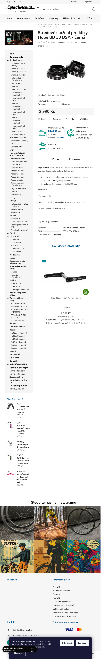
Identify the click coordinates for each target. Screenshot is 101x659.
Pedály (12, 215)
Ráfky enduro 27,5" (19, 306)
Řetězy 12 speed (18, 348)
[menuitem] (9, 18)
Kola (11, 53)
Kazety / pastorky (17, 158)
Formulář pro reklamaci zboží (65, 612)
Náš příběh (11, 2)
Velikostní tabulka (61, 609)
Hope (47, 46)
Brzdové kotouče (18, 68)
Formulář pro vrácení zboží (64, 616)
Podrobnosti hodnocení (77, 42)
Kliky (13, 197)
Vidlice (12, 280)
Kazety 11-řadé (17, 174)
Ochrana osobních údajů (63, 605)
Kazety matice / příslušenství (17, 184)
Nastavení (18, 653)
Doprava (56, 594)
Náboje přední (17, 209)
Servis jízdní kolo (17, 374)
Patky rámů (14, 354)
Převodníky (16, 194)
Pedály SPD (16, 218)
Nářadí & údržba (18, 364)
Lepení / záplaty (18, 134)
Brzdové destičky (18, 75)
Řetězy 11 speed (18, 345)
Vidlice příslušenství (20, 289)
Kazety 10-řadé (17, 170)
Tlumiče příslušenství (16, 276)
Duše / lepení (15, 83)
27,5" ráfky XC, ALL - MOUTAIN (19, 310)
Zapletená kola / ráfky (16, 299)
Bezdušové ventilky (19, 140)
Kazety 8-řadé (17, 164)
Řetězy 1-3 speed (19, 333)
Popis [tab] (55, 159)
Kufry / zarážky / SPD (20, 221)
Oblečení (14, 357)
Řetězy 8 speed (18, 336)
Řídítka (12, 323)
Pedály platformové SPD (19, 225)
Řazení (12, 351)
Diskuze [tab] (74, 159)
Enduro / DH (18, 239)
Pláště (12, 233)
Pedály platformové (19, 230)
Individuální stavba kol (18, 381)
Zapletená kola (17, 320)
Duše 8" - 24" (17, 131)
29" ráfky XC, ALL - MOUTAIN (19, 316)
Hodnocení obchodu (61, 590)
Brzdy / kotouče (16, 60)
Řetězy (12, 330)
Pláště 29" (15, 236)
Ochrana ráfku (17, 146)
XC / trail (17, 242)
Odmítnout (67, 643)
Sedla (12, 258)
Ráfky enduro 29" (18, 303)
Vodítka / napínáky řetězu (17, 293)
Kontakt (56, 598)
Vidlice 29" (15, 286)
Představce (14, 255)
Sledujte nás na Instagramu (53, 502)
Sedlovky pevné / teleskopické (17, 262)
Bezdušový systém (17, 137)
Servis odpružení (17, 371)
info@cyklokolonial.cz (22, 630)
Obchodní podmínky (61, 601)
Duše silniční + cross (20, 89)
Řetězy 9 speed (18, 339)
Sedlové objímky (17, 326)
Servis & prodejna (18, 367)
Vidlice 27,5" (16, 283)
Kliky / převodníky (17, 188)
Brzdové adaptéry (18, 71)
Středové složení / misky (17, 267)
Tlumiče (13, 272)
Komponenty (16, 57)
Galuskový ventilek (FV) (19, 93)
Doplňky (13, 360)
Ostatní (14, 191)
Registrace (88, 2)
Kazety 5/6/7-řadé (19, 161)
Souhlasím (82, 643)
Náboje (12, 200)
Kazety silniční (17, 180)
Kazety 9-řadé (17, 167)
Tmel (13, 143)
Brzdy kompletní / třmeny (18, 64)
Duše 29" (15, 86)
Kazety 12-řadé (17, 177)
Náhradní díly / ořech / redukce (20, 205)
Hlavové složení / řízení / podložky (17, 154)
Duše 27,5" (16, 117)
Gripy (11, 150)
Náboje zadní (16, 212)
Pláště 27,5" (16, 245)
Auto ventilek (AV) (19, 99)
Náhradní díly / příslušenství (17, 79)
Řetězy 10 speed (18, 342)
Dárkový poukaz (18, 385)
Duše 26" (15, 103)
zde (43, 647)
